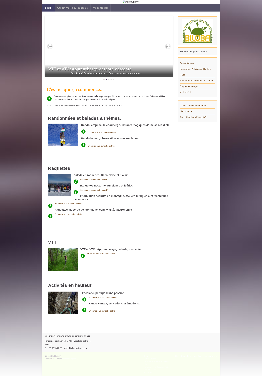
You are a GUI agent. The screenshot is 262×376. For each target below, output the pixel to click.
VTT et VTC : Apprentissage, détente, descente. (90, 68)
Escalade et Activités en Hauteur (195, 69)
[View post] (109, 46)
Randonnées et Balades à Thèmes (196, 80)
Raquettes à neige (189, 86)
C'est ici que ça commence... (194, 105)
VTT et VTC (185, 92)
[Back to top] (255, 369)
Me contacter (100, 7)
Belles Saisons (187, 63)
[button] (50, 46)
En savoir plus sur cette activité (102, 132)
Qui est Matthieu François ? (72, 7)
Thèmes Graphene (69, 359)
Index (48, 7)
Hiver (182, 75)
